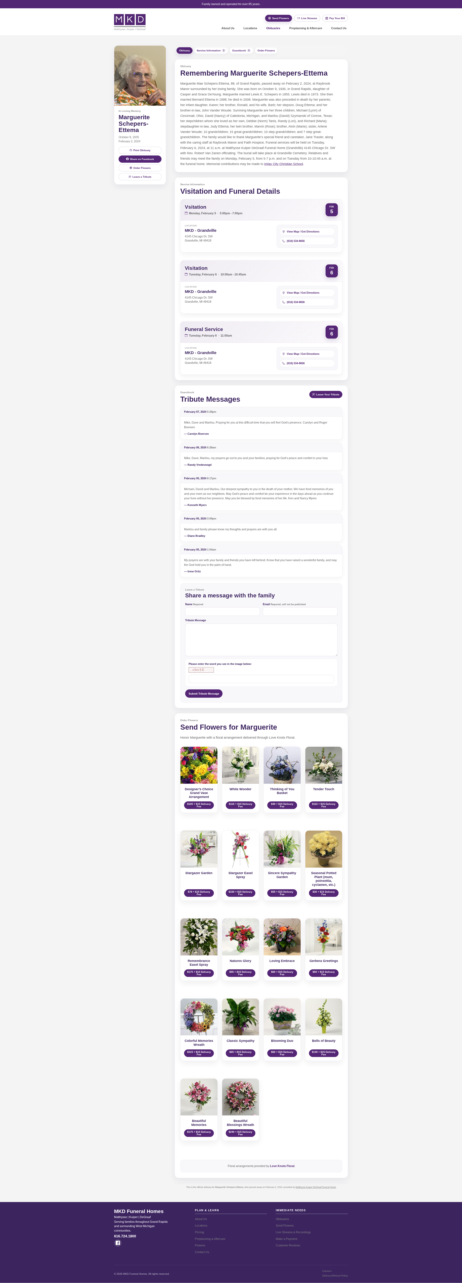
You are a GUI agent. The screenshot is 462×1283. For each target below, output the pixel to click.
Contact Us (338, 28)
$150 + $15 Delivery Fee (240, 893)
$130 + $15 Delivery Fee (323, 1053)
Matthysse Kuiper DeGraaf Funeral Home (316, 1187)
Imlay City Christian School (283, 164)
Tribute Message (195, 620)
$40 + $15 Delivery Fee (282, 805)
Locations (250, 28)
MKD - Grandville (200, 230)
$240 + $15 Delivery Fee (240, 1133)
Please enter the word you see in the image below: (220, 663)
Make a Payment (286, 1238)
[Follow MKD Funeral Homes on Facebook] (118, 1243)
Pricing (199, 1232)
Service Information (210, 50)
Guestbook (241, 50)
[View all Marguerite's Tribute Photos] (140, 76)
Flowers (200, 1245)
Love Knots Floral (282, 1166)
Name (194, 604)
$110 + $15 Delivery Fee (240, 805)
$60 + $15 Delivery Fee (282, 973)
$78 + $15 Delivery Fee (199, 893)
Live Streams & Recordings (293, 1232)
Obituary (184, 50)
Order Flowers (266, 50)
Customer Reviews (288, 1245)
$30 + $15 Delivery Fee (324, 893)
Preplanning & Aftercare (305, 28)
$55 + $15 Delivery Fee (282, 893)
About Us (227, 28)
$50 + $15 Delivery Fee (324, 973)
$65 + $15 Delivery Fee (240, 1053)
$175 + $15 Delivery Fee (199, 973)
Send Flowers (285, 1225)
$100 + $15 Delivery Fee (199, 805)
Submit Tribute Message (204, 693)
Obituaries (273, 28)
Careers (327, 1270)
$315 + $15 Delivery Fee (199, 1053)
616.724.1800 (125, 1236)
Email (284, 604)
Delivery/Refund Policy (335, 1275)
